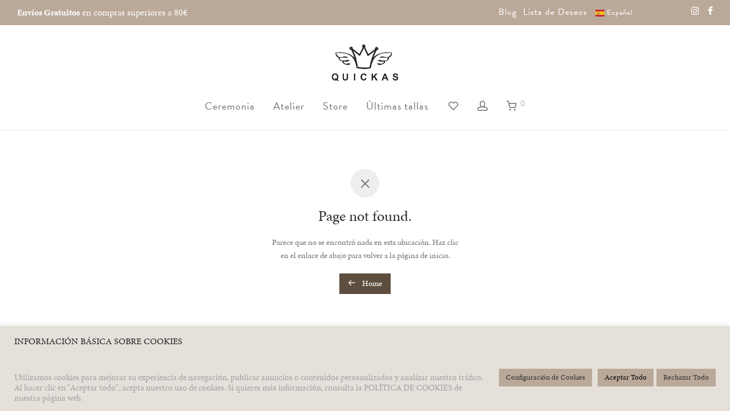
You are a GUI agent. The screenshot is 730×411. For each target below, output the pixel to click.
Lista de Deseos (555, 12)
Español (619, 12)
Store (335, 106)
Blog (507, 12)
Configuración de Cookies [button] (545, 377)
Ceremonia (230, 106)
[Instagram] (695, 10)
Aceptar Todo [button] (626, 377)
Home (371, 283)
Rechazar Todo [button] (686, 377)
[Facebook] (710, 10)
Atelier (289, 106)
